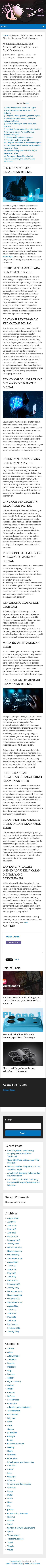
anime (10, 1352)
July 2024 (11, 1310)
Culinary (10, 1385)
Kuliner (10, 1469)
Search (8, 1120)
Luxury (10, 1491)
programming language (17, 1513)
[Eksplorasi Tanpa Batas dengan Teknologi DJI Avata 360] (23, 1054)
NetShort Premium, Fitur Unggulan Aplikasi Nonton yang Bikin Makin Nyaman (21, 1000)
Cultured (11, 1392)
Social (10, 1524)
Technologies (9, 57)
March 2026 (12, 1236)
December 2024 (14, 1291)
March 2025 (12, 1280)
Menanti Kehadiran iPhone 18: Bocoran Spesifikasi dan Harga (19, 1036)
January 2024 (13, 1331)
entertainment (13, 1411)
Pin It (17, 959)
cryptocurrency (14, 1381)
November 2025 (14, 1251)
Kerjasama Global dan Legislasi (18, 137)
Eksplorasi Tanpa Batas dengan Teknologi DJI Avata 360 (19, 1070)
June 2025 (11, 1269)
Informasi (11, 1455)
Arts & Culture (13, 1356)
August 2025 (12, 1262)
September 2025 (14, 1258)
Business (11, 1374)
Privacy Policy (17, 1564)
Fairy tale (11, 1418)
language (11, 1477)
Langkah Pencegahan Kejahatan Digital (22, 116)
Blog (9, 1370)
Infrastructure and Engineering (20, 1462)
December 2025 (14, 1247)
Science (10, 1520)
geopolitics (12, 1433)
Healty (10, 1451)
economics (12, 1403)
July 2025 (11, 1266)
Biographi (11, 1367)
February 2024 (13, 1328)
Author (8, 161)
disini (26, 922)
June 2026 (11, 1225)
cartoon (10, 1378)
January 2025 (13, 1288)
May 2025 (11, 1273)
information (12, 1458)
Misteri (10, 1495)
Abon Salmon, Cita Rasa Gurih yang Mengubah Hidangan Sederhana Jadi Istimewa (23, 1182)
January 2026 (13, 1244)
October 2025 (13, 1255)
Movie (10, 1498)
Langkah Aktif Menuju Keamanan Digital (22, 143)
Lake (9, 1473)
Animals (10, 1348)
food (9, 1425)
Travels (10, 1546)
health (10, 1440)
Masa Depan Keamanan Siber (17, 140)
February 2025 (13, 1284)
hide (27, 103)
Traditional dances (15, 1539)
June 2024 (11, 1313)
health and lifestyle (15, 1444)
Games (10, 1429)
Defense (11, 1396)
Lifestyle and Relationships (19, 1484)
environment (13, 1414)
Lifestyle (11, 1480)
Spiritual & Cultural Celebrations (21, 1528)
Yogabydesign (15, 1561)
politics (10, 1509)
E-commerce (13, 1400)
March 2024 (12, 1324)
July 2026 (11, 1222)
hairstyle (11, 1436)
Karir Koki (11, 1466)
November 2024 (14, 1295)
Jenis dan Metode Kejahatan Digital (20, 108)
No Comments (26, 57)
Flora (9, 1422)
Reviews (11, 1517)
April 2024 (11, 1321)
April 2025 (11, 1277)
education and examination (19, 1407)
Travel (10, 1542)
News (9, 1502)
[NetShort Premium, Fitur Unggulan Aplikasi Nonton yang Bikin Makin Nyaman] (23, 983)
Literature (11, 1488)
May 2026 (11, 1229)
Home (5, 35)
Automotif (11, 1359)
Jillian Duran (10, 55)
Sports (10, 1531)
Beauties (11, 1363)
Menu (3, 26)
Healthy (10, 1447)
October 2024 (13, 1299)
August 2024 (13, 1306)
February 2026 (13, 1240)
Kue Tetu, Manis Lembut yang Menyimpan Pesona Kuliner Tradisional (20, 1153)
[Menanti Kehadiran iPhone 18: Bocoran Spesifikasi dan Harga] (23, 1020)
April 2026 (11, 1233)
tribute (10, 1550)
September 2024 (14, 1302)
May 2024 (11, 1317)
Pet (8, 1506)
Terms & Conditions (32, 1564)
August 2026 (13, 1218)
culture (10, 1389)
